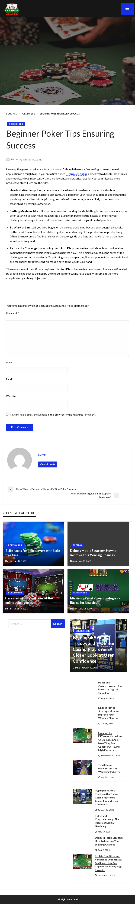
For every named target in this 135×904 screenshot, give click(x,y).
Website (11, 396)
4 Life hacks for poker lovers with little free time (32, 553)
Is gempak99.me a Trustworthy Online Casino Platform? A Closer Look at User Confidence (93, 649)
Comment (12, 312)
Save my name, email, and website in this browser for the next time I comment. (53, 414)
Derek (15, 159)
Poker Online (28, 114)
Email (10, 379)
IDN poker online (77, 173)
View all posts (47, 464)
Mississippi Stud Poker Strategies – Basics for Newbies (95, 600)
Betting (77, 545)
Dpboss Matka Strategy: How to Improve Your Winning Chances (93, 553)
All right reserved (67, 899)
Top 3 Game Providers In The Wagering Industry (109, 768)
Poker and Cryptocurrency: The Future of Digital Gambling (110, 687)
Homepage (11, 114)
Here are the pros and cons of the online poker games (29, 600)
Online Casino (83, 631)
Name (10, 362)
